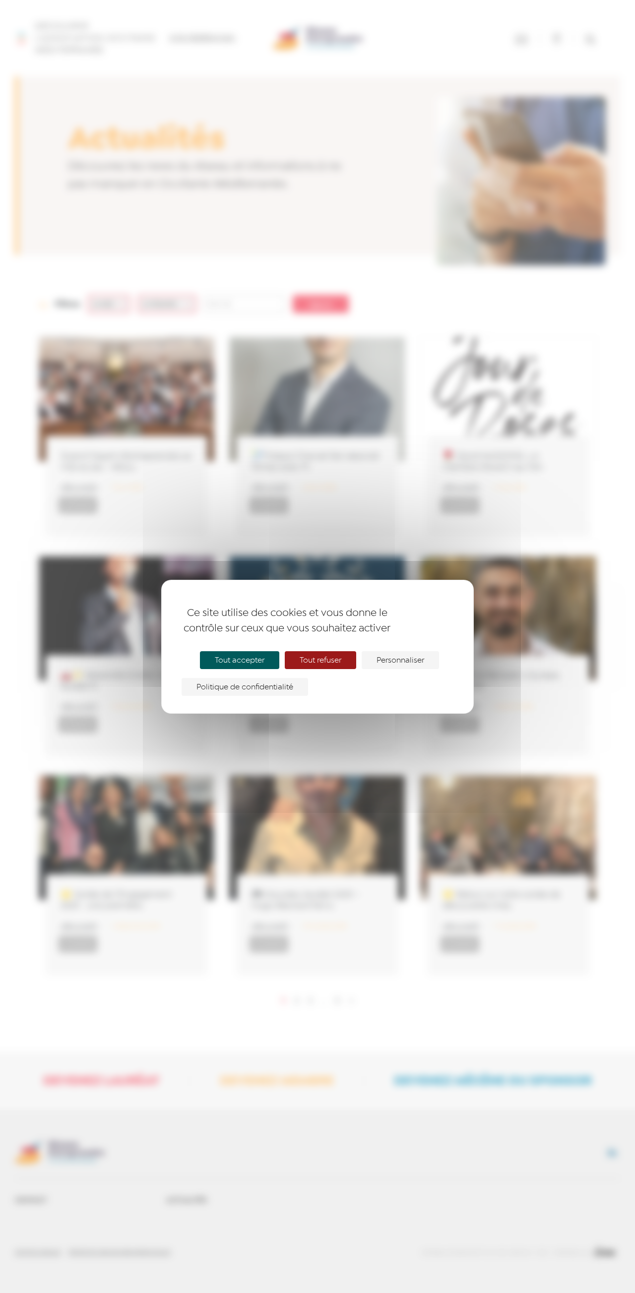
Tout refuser (320, 660)
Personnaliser (400, 660)
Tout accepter (239, 660)
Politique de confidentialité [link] (244, 686)
